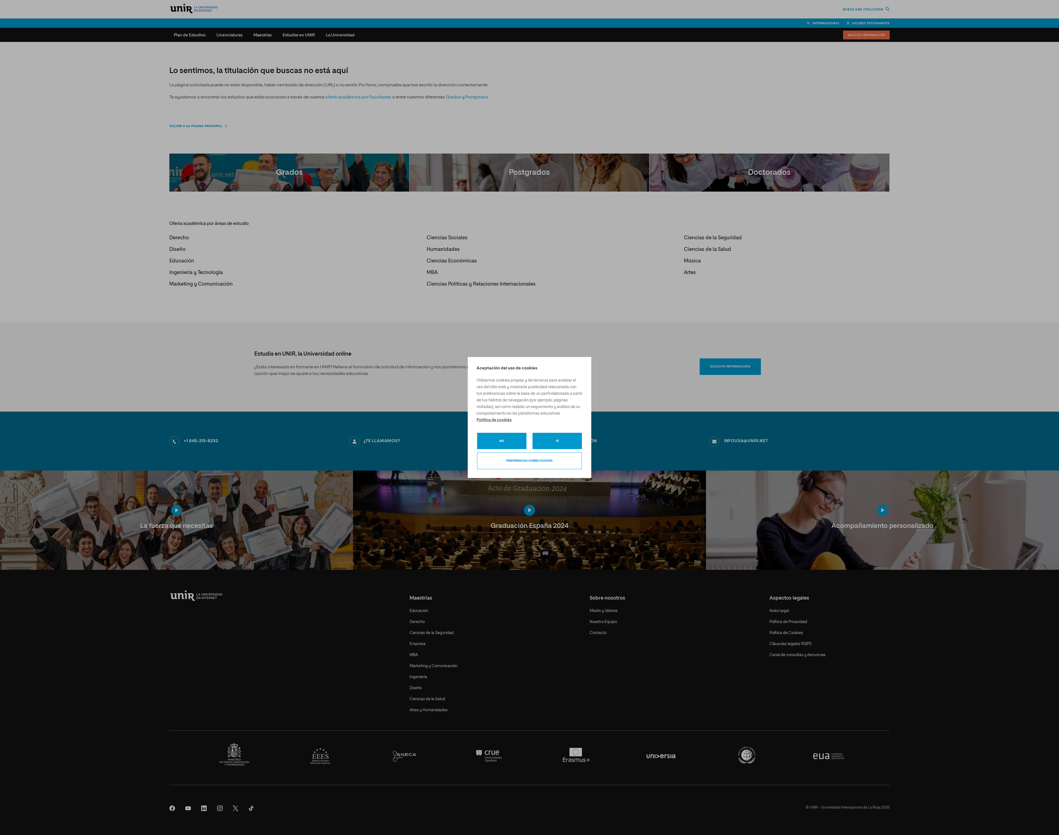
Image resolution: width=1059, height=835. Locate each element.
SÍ (557, 440)
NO (501, 440)
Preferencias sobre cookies (529, 460)
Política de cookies (494, 420)
